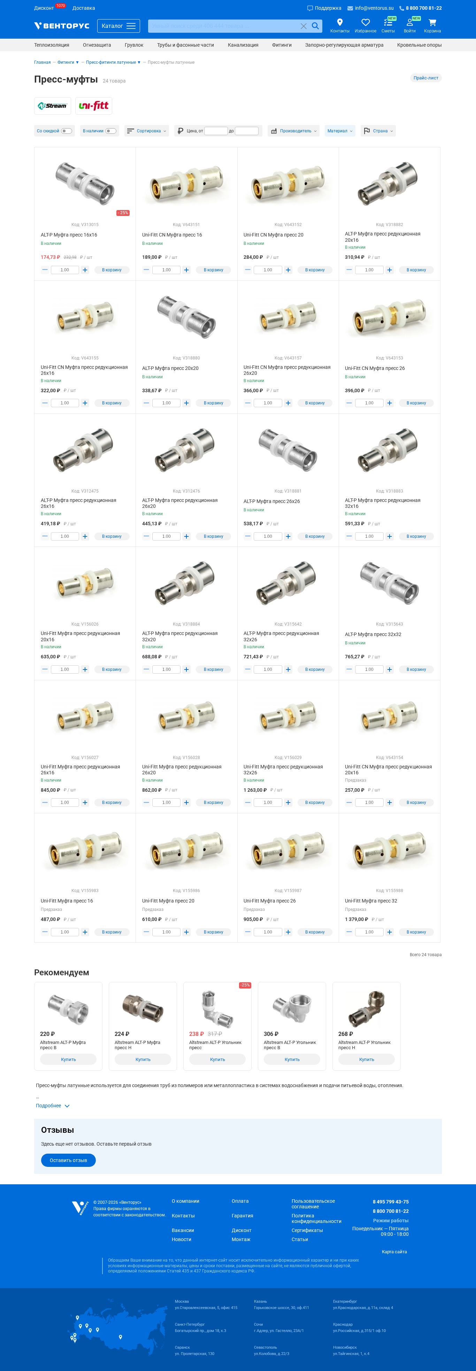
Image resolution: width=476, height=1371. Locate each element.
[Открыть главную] (80, 1208)
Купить (68, 1059)
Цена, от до (210, 131)
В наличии (93, 131)
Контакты (183, 1215)
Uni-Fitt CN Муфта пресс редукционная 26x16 (84, 370)
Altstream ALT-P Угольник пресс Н (364, 1045)
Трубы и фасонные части (185, 45)
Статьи (300, 1239)
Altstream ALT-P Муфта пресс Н (137, 1045)
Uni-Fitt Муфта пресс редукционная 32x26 (283, 770)
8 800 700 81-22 (391, 1211)
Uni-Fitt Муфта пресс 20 (168, 901)
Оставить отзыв (68, 1160)
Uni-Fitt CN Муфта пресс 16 (172, 235)
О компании (185, 1201)
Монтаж (241, 1239)
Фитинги (282, 45)
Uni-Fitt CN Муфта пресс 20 (274, 235)
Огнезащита (97, 45)
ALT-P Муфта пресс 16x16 (69, 235)
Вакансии (183, 1230)
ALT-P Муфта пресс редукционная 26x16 (78, 503)
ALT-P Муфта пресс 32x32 (373, 634)
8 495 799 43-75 (391, 1202)
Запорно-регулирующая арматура (344, 45)
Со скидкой (48, 131)
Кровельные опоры (419, 45)
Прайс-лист (426, 77)
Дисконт (242, 1230)
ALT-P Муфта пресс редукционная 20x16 (383, 237)
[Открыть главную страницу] (61, 26)
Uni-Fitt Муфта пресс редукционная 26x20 (182, 770)
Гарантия (242, 1215)
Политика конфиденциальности (316, 1218)
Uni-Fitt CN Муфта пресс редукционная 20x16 (388, 770)
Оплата (240, 1201)
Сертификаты (307, 1230)
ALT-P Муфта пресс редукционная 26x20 (180, 503)
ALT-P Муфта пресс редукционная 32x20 (180, 636)
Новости (181, 1239)
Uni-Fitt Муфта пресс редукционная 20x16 (80, 636)
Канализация (243, 45)
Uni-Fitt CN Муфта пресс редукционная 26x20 (287, 370)
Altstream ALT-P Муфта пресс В (63, 1045)
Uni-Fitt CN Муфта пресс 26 (375, 368)
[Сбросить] (304, 26)
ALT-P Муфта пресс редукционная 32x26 (281, 636)
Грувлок (134, 45)
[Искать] (315, 26)
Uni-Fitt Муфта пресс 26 (270, 901)
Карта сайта (394, 1251)
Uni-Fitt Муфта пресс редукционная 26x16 (80, 770)
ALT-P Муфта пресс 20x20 (170, 368)
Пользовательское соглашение (313, 1203)
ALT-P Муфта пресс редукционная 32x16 (383, 503)
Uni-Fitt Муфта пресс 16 (67, 901)
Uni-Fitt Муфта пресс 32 (371, 901)
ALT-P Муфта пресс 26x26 (272, 501)
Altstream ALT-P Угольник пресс (215, 1045)
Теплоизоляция (51, 45)
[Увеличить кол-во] (85, 270)
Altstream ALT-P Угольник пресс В (290, 1045)
